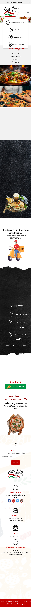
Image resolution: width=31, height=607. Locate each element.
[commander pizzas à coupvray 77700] (11, 30)
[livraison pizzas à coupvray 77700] (11, 8)
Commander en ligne (18, 604)
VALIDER (15, 462)
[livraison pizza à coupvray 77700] (15, 97)
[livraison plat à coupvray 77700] (15, 76)
